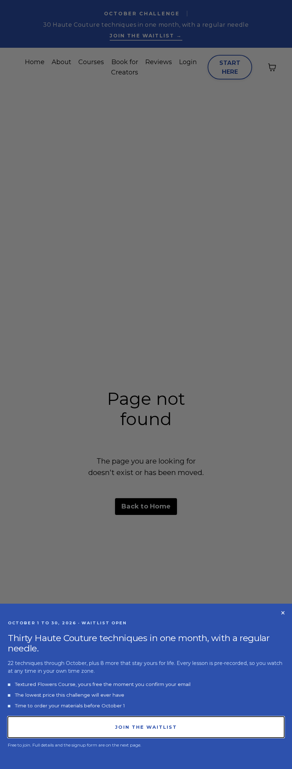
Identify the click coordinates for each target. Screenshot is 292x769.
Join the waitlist (146, 727)
